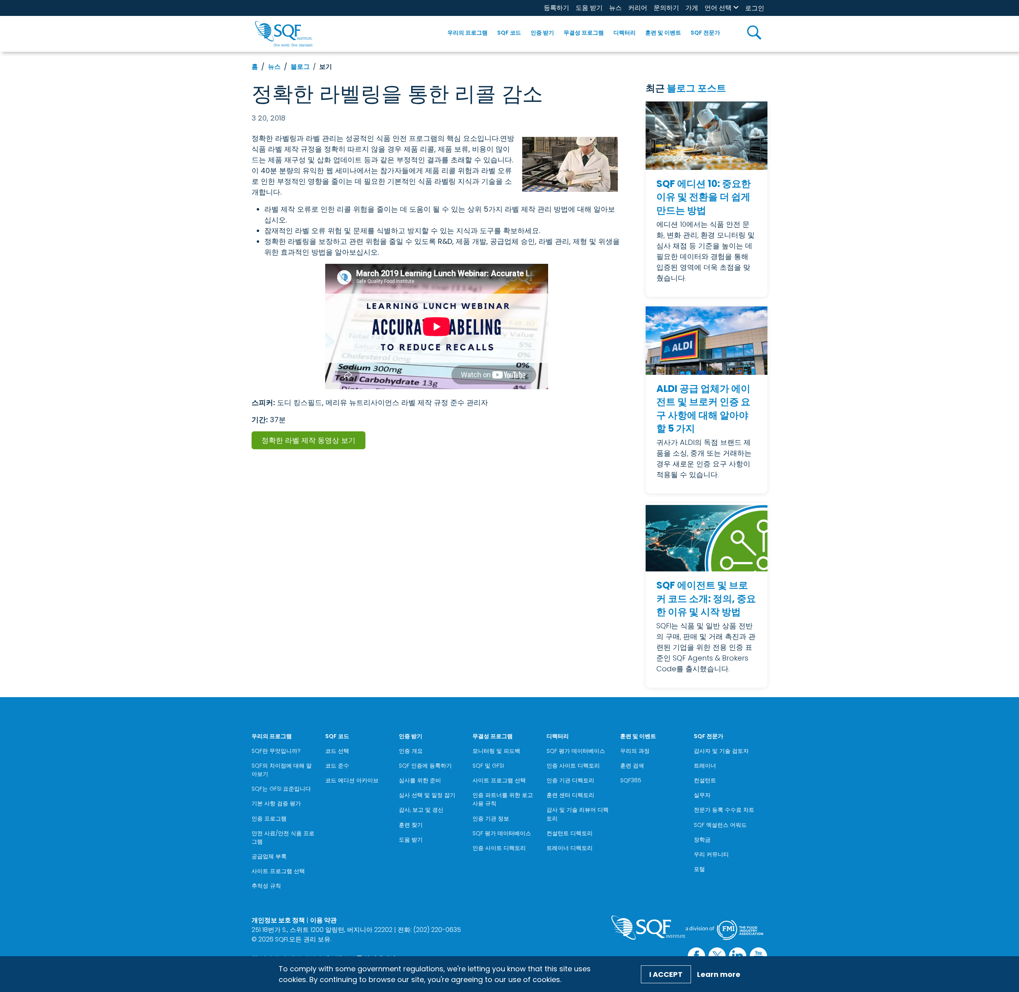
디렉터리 (624, 33)
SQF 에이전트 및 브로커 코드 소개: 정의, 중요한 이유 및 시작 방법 (706, 598)
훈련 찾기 (411, 825)
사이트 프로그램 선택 (278, 871)
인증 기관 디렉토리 (570, 780)
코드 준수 (337, 766)
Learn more (718, 974)
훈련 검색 (632, 766)
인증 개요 (411, 751)
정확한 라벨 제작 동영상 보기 (308, 440)
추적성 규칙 (266, 886)
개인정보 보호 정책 (278, 920)
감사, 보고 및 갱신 (421, 810)
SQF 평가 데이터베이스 (501, 833)
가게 (691, 7)
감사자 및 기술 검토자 (721, 751)
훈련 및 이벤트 (663, 33)
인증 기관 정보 (490, 818)
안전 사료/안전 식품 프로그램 (283, 837)
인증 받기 (542, 33)
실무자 (702, 795)
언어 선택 (718, 7)
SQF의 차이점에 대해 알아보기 (282, 770)
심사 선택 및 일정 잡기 (427, 795)
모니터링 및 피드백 (496, 751)
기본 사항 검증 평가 (276, 803)
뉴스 (615, 7)
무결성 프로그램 (584, 33)
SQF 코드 (509, 33)
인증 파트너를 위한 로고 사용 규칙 (502, 799)
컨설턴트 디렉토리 (570, 833)
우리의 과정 (635, 751)
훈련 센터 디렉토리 (570, 795)
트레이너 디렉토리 (570, 848)
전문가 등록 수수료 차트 (724, 810)
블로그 (300, 66)
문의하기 (666, 7)
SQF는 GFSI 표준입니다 (281, 789)
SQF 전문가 (705, 33)
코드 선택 (337, 751)
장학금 (702, 840)
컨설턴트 (705, 780)
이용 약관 (323, 920)
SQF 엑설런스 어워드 (720, 825)
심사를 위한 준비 (420, 780)
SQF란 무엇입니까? (276, 751)
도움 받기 (589, 7)
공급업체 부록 (269, 856)
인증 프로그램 (269, 818)
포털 (699, 869)
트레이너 (705, 766)
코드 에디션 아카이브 (352, 780)
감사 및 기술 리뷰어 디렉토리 (578, 814)
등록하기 (556, 7)
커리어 (637, 7)
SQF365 (630, 780)
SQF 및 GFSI (488, 766)
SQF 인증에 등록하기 (425, 766)
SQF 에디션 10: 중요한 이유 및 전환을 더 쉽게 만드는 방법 (703, 197)
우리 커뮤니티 (711, 854)
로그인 (754, 8)
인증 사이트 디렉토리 (499, 848)
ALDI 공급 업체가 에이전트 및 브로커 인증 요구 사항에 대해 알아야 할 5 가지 (703, 408)
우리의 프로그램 (467, 33)
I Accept (666, 974)
